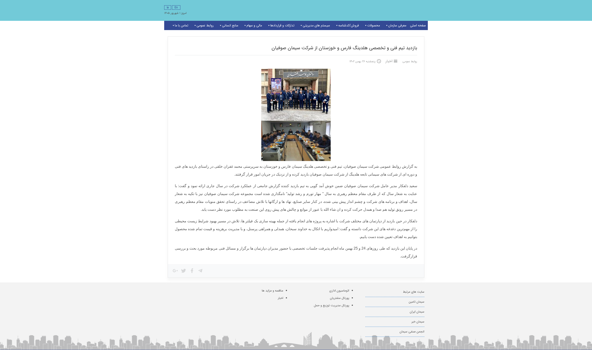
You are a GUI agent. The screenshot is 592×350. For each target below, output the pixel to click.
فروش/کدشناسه (348, 25)
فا (168, 7)
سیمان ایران (417, 311)
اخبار (388, 61)
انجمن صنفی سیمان (412, 331)
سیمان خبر (417, 321)
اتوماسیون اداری (339, 290)
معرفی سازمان (397, 25)
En (176, 7)
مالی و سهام (254, 25)
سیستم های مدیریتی (316, 25)
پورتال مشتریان (339, 298)
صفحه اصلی (418, 25)
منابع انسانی (230, 25)
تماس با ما (181, 25)
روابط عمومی (205, 25)
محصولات (373, 25)
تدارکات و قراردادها (282, 25)
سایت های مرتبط (413, 291)
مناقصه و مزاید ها (272, 290)
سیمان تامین (416, 301)
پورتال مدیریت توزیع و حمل (331, 305)
